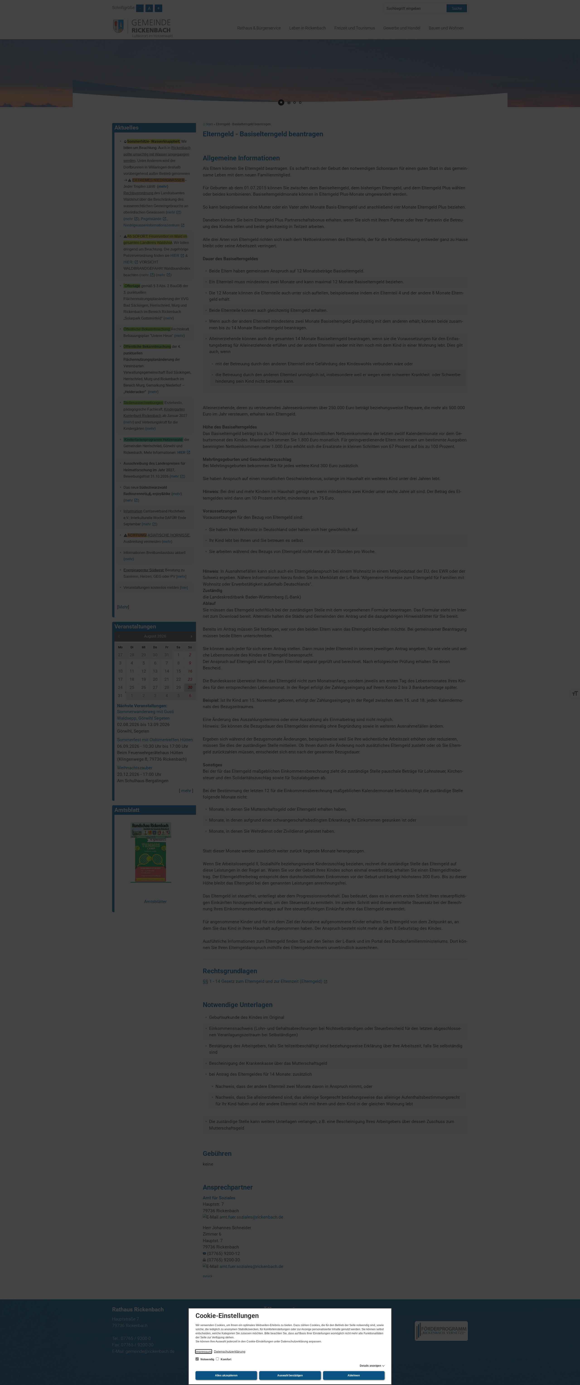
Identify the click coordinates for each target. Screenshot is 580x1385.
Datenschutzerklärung (229, 1351)
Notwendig (207, 1359)
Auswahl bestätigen (290, 1375)
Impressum (204, 1351)
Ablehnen (354, 1375)
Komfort (225, 1359)
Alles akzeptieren (226, 1375)
